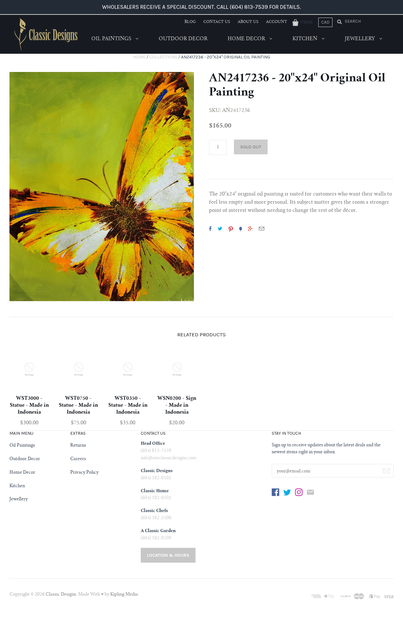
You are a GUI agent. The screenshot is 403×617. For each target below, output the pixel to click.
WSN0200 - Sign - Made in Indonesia (176, 405)
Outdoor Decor (183, 38)
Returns (78, 445)
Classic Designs (61, 594)
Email (261, 228)
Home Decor (247, 38)
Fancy (240, 228)
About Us (248, 22)
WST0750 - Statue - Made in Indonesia (78, 405)
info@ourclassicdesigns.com (168, 458)
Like (210, 228)
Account (276, 22)
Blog (190, 22)
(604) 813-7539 (156, 451)
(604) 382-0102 (156, 478)
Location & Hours (168, 555)
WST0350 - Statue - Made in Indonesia (127, 405)
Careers (78, 459)
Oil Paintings (112, 38)
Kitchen (305, 38)
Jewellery (360, 38)
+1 (250, 228)
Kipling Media (124, 594)
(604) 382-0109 (156, 538)
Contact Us (216, 22)
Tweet (220, 228)
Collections (163, 57)
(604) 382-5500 (156, 518)
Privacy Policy (84, 473)
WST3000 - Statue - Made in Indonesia (29, 405)
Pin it (231, 228)
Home (139, 57)
